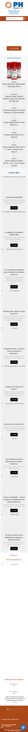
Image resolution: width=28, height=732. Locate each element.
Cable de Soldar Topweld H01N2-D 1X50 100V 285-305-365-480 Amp (14, 98)
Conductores (14, 94)
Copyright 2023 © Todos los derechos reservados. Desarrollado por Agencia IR (14, 730)
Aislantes (14, 82)
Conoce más (14, 173)
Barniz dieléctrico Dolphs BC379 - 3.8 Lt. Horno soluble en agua (14, 163)
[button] (4, 18)
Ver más (14, 207)
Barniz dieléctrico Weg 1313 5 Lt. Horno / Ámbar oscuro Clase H (14, 149)
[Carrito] (25, 18)
